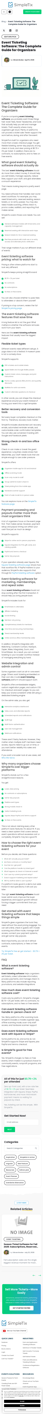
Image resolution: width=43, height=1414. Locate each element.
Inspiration (10, 1157)
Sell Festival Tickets (29, 1357)
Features (5, 1342)
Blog (4, 21)
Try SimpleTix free (9, 951)
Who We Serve (8, 758)
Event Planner (11, 1176)
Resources (10, 1170)
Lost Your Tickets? (7, 1359)
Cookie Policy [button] (21, 1395)
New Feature (23, 1163)
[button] (39, 1275)
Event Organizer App (30, 1387)
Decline (22, 1405)
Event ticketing (13, 1239)
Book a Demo (6, 1349)
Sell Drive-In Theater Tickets (32, 1348)
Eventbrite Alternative (15, 1183)
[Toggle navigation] (4, 12)
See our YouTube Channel (16, 1331)
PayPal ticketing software (23, 573)
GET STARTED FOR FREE (21, 1308)
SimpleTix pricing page (12, 308)
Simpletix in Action (27, 1157)
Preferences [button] (12, 1397)
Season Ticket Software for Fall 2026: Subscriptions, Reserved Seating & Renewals (20, 1247)
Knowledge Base (28, 1378)
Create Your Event (32, 12)
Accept (22, 1401)
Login (3, 1352)
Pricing (4, 1346)
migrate (9, 1163)
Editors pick (10, 36)
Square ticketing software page (16, 565)
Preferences (22, 1410)
